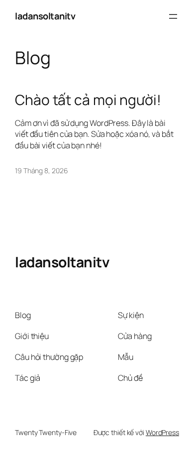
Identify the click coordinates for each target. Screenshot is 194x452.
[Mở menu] (173, 16)
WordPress (162, 432)
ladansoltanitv (45, 16)
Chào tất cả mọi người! (88, 100)
